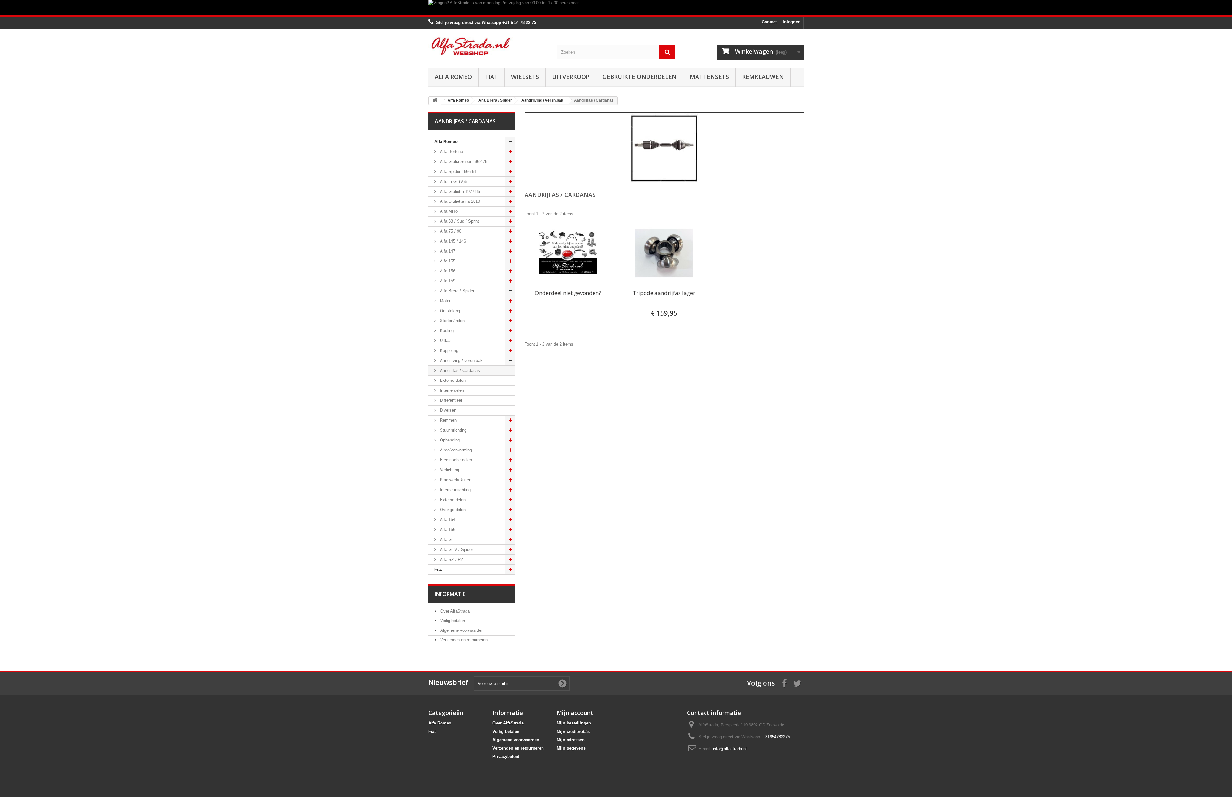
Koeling (446, 330)
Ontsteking (449, 310)
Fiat (491, 77)
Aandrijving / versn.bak (461, 360)
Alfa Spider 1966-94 (457, 171)
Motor (444, 300)
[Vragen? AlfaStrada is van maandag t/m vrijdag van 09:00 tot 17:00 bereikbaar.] (616, 7)
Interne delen (451, 390)
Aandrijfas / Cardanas (459, 370)
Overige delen (452, 509)
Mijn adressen (571, 739)
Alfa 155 (447, 261)
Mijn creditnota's (573, 731)
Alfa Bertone (451, 151)
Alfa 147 (447, 251)
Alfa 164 (447, 519)
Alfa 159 (447, 281)
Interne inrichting (455, 489)
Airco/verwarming (455, 450)
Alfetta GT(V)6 (453, 181)
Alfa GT (446, 539)
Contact (769, 22)
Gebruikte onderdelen (640, 77)
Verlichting (449, 469)
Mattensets (709, 77)
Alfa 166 (447, 529)
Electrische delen (455, 460)
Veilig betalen (452, 620)
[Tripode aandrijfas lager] (664, 253)
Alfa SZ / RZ (451, 559)
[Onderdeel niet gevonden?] (568, 253)
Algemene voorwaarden (461, 630)
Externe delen (452, 380)
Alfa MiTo (448, 211)
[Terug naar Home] (435, 101)
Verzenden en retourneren (463, 640)
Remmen (448, 420)
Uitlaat (445, 340)
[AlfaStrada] (487, 46)
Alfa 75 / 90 (450, 231)
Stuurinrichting (452, 430)
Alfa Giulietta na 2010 (459, 201)
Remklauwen (763, 77)
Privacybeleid (505, 756)
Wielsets (525, 77)
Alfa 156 (447, 271)
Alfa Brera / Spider (456, 290)
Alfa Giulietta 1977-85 (459, 191)
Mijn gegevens (571, 748)
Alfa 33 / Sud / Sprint (459, 221)
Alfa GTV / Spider (456, 549)
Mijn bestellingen (574, 723)
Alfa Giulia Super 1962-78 (463, 161)
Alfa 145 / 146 (452, 241)
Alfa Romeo (453, 77)
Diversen (447, 410)
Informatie (450, 593)
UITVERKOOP (570, 77)
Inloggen (791, 22)
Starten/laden (452, 320)
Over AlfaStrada (454, 611)
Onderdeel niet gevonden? (568, 292)
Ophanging (449, 440)
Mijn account (575, 712)
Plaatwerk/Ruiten (455, 479)
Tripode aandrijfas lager (664, 292)
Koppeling (448, 350)
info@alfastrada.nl (730, 748)
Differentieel (450, 400)
